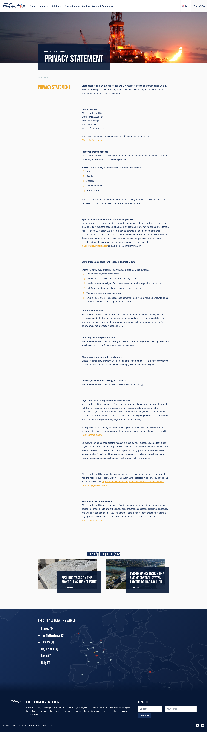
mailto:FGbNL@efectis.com (95, 246)
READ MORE (69, 587)
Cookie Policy (27, 725)
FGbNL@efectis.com (92, 140)
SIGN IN (143, 715)
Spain (46, 656)
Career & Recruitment (103, 6)
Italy (45, 662)
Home (46, 51)
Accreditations (72, 6)
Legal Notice (37, 725)
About (33, 6)
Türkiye (47, 642)
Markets (44, 6)
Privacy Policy (48, 725)
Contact (86, 6)
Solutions (56, 6)
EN (186, 6)
